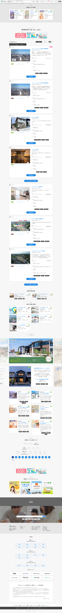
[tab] (18, 452)
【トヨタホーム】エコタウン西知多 (38, 250)
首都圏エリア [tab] (26, 443)
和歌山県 (27, 557)
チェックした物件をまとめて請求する (31, 180)
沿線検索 (37, 1)
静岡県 (43, 565)
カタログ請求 (41, 1)
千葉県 (35, 544)
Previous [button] (10, 14)
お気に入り (51, 1)
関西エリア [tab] (31, 443)
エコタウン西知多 (35, 117)
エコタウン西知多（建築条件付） (38, 218)
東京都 (19, 544)
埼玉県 (43, 544)
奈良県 (19, 557)
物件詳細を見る (31, 76)
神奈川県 (27, 544)
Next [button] (52, 14)
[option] (16, 15)
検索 (44, 516)
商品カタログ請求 (45, 529)
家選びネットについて (23, 526)
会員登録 (60, 1)
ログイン (56, 1)
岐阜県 (27, 565)
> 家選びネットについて (46, 598)
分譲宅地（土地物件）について (35, 529)
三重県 (35, 565)
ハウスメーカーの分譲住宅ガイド (47, 530)
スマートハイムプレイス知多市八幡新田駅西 (40, 48)
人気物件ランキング (45, 526)
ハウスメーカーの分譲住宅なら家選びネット (14, 3)
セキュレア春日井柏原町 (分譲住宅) (41, 379)
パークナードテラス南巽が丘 (37, 186)
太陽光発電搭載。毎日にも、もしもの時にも (42, 368)
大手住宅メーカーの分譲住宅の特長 (35, 526)
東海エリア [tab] (36, 443)
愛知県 (20, 3)
